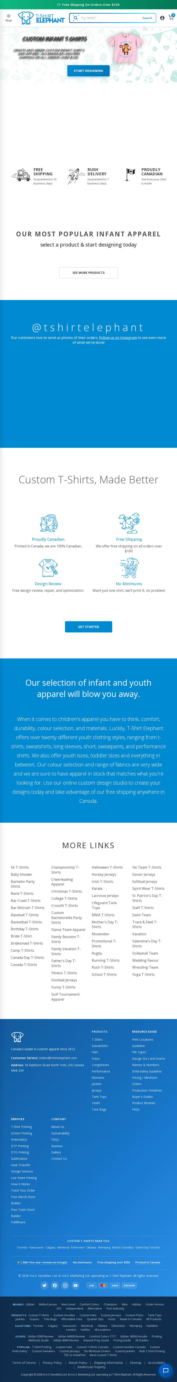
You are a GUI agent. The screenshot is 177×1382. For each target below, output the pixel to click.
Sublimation (19, 1158)
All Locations (103, 1330)
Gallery (56, 1152)
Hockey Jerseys (104, 874)
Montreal (63, 1247)
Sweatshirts (100, 1046)
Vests (111, 1319)
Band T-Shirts (22, 893)
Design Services (22, 1171)
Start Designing (88, 70)
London (71, 1330)
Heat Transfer (20, 1165)
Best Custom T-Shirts (103, 1355)
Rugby (97, 953)
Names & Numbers (145, 1065)
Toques (34, 1319)
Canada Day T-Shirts (27, 957)
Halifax (85, 1330)
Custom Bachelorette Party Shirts (66, 917)
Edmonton (78, 1247)
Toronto (22, 1247)
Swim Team (141, 915)
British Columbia (122, 1247)
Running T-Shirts (106, 960)
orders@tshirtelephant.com (58, 1058)
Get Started (88, 627)
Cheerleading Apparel (62, 882)
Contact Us (59, 1158)
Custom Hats (88, 1315)
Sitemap (135, 1363)
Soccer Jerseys (143, 874)
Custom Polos (135, 1315)
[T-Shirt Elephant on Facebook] (55, 1285)
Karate (97, 888)
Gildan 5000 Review (40, 1336)
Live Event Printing (24, 1178)
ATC (59, 1308)
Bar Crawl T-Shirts (26, 900)
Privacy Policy (52, 1363)
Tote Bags (99, 1109)
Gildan (30, 1304)
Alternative (95, 1308)
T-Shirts (97, 1039)
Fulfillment (18, 1222)
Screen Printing (21, 1133)
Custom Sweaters (43, 1351)
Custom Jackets (125, 1351)
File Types (139, 1052)
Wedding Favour (145, 960)
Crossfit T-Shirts (64, 905)
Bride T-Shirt (21, 936)
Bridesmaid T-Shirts (27, 943)
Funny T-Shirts (63, 987)
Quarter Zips (95, 1319)
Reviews (57, 1146)
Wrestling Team (145, 967)
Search (147, 18)
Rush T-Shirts (103, 967)
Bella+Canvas (48, 1304)
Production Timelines (147, 1090)
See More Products (89, 273)
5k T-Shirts (20, 867)
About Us (57, 1127)
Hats (95, 1052)
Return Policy (78, 1363)
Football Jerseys (64, 980)
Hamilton (152, 1326)
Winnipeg (104, 1247)
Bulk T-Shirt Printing (152, 1351)
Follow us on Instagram (118, 337)
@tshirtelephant (88, 327)
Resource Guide (144, 1032)
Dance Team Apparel (68, 929)
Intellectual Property (91, 1367)
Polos (96, 1058)
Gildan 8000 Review (66, 1340)
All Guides (142, 1340)
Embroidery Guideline (147, 1071)
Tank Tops (99, 1097)
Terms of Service (24, 1363)
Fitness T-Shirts (64, 973)
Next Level (68, 1304)
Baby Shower (21, 874)
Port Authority (115, 1308)
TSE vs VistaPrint (74, 1355)
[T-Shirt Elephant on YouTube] (75, 1285)
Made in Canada (131, 1319)
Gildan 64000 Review (71, 1336)
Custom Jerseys (111, 1315)
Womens (98, 1078)
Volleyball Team (145, 953)
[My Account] (162, 18)
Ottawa (91, 1247)
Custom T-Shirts (38, 1315)
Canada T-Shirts (24, 964)
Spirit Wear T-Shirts (148, 888)
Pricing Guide (122, 1340)
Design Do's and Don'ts (148, 1058)
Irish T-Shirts (102, 881)
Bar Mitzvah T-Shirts (27, 907)
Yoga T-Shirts (143, 974)
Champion (110, 1304)
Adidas (136, 1304)
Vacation (139, 934)
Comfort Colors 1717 (102, 1336)
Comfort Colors (89, 1304)
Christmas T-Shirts (66, 891)
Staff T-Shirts (143, 907)
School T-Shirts (104, 974)
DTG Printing (20, 1152)
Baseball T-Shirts (25, 915)
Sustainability (60, 1133)
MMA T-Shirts (103, 915)
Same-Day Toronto (147, 1247)
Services (17, 1119)
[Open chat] (166, 1371)
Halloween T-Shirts (107, 867)
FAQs (136, 1109)
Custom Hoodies (64, 1315)
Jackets (97, 1084)
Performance (101, 1071)
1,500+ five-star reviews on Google (42, 1262)
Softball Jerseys (144, 881)
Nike (125, 1304)
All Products (153, 1319)
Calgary (50, 1247)
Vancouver (36, 1247)
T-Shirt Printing (21, 1127)
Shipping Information (108, 1363)
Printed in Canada (147, 1262)
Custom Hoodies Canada (129, 1347)
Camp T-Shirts (22, 950)
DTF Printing (19, 1146)
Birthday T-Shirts (25, 929)
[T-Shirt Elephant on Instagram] (65, 1285)
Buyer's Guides (142, 1097)
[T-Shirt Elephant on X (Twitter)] (44, 1285)
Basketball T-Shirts (26, 922)
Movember (100, 934)
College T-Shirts (64, 898)
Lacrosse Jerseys (105, 895)
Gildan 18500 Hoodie (133, 1336)
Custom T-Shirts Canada (92, 1347)
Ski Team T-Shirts (146, 867)
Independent (74, 1308)
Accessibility (156, 1363)
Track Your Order (23, 1190)
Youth (96, 1103)
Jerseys (97, 1090)
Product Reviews (143, 1103)
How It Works (20, 1184)
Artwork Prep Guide (96, 1340)
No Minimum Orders (97, 1351)
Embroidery (19, 1139)
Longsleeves (100, 1065)
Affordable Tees (71, 1319)
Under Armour (155, 1304)
